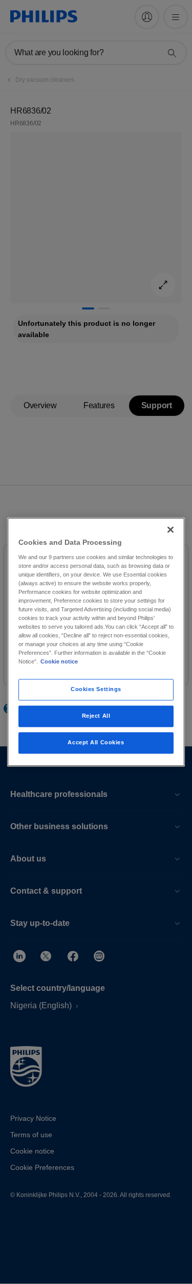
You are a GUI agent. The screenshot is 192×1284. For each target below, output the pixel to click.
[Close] (170, 529)
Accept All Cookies (96, 743)
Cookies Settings (96, 690)
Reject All (96, 716)
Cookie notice (59, 662)
